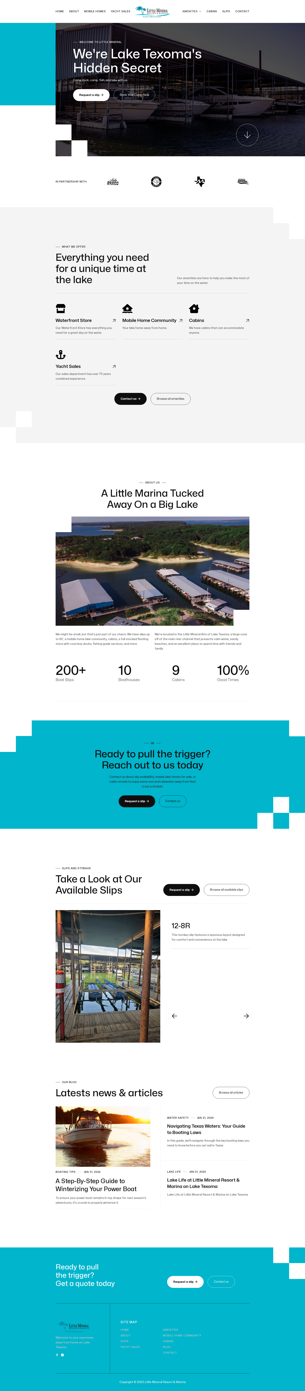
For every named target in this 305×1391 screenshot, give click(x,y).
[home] (152, 11)
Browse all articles (231, 1092)
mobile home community (182, 1335)
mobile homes (95, 11)
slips (226, 11)
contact (242, 11)
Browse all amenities (170, 399)
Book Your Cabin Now (134, 95)
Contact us (130, 398)
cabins (212, 11)
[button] (191, 11)
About (74, 11)
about (126, 1335)
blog (167, 1347)
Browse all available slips (226, 889)
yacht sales (120, 11)
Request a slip (91, 95)
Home (60, 11)
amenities (170, 1330)
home (125, 1330)
